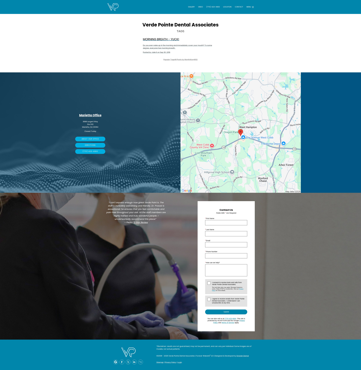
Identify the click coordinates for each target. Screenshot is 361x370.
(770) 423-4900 (213, 7)
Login (180, 362)
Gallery (191, 7)
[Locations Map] (240, 132)
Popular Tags (169, 59)
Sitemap (159, 362)
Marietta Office (90, 115)
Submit (226, 312)
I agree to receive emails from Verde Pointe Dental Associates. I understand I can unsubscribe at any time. (228, 301)
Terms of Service (228, 323)
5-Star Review (140, 222)
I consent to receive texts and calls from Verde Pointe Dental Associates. (227, 286)
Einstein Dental (243, 356)
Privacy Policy (170, 362)
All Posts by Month (182, 59)
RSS (196, 59)
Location (227, 7)
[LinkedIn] (134, 362)
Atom (192, 59)
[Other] (140, 362)
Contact (239, 7)
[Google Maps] (115, 362)
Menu (248, 7)
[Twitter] (128, 362)
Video (200, 7)
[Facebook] (122, 362)
